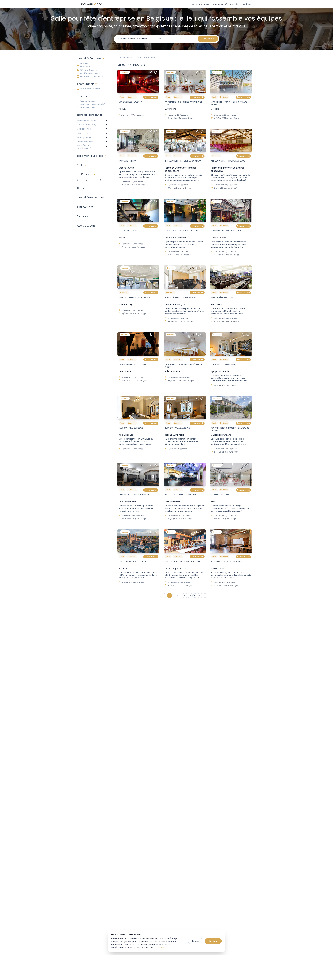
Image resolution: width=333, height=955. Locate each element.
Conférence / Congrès (91, 73)
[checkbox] (78, 63)
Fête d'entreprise (88, 70)
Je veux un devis (150, 97)
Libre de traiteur (87, 107)
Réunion (84, 63)
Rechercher (208, 38)
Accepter (213, 941)
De (78, 180)
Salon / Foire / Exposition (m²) (84, 147)
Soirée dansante (85, 141)
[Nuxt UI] (91, 4)
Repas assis (82, 133)
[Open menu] (255, 4)
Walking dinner (84, 137)
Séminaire (85, 66)
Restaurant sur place (90, 88)
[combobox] (135, 39)
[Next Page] (205, 595)
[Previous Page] (164, 595)
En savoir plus (161, 947)
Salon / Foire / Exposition (92, 76)
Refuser (195, 941)
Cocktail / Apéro (85, 128)
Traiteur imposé (87, 100)
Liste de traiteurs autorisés (93, 104)
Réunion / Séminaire (86, 120)
